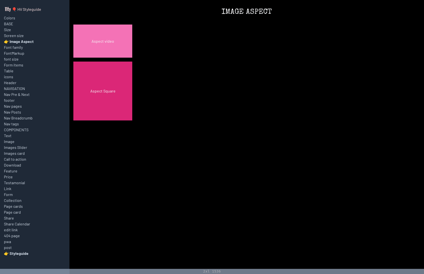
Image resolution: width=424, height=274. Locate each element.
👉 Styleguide (16, 253)
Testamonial (14, 182)
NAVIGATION (14, 88)
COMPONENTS (16, 129)
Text (8, 135)
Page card (12, 212)
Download (12, 165)
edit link (11, 229)
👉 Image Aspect (19, 41)
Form (8, 194)
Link (7, 188)
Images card (14, 153)
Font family (13, 47)
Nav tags (11, 123)
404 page (12, 235)
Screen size (14, 35)
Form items (13, 65)
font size (11, 59)
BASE (8, 23)
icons (8, 76)
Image (9, 141)
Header (10, 82)
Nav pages (13, 106)
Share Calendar (17, 224)
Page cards (13, 206)
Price (8, 176)
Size (7, 29)
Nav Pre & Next (17, 94)
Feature (10, 171)
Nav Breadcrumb (18, 118)
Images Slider (15, 147)
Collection (13, 200)
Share (9, 218)
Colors (9, 17)
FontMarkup (14, 53)
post (8, 247)
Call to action (15, 159)
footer (9, 100)
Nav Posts (12, 112)
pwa (7, 241)
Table (8, 70)
